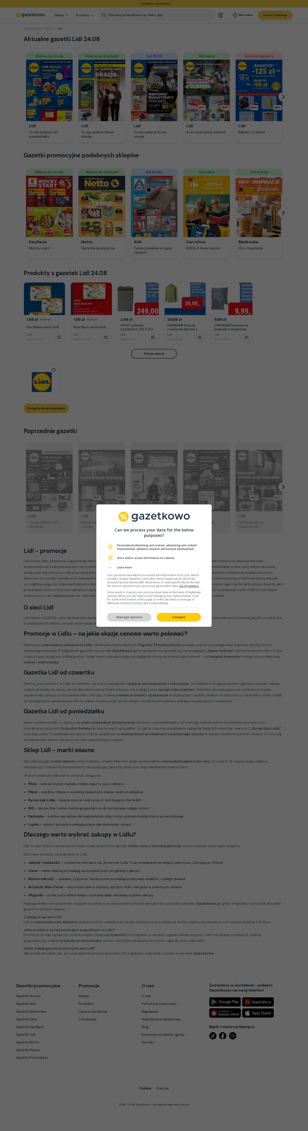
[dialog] (154, 565)
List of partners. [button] (189, 586)
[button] (154, 567)
